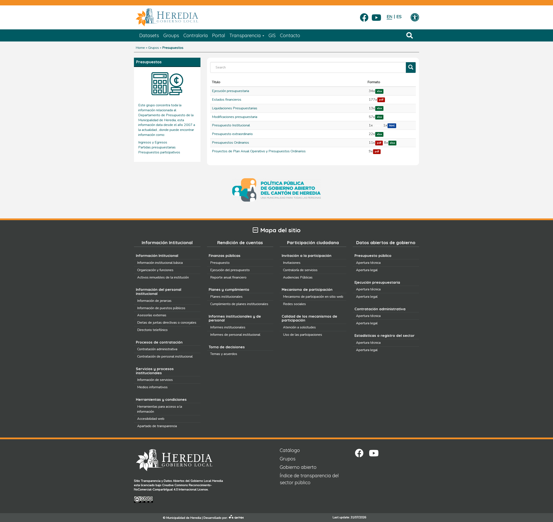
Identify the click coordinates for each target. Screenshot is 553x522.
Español (399, 17)
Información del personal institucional (158, 291)
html (392, 125)
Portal (218, 35)
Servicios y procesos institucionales (155, 370)
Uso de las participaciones (302, 334)
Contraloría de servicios (300, 270)
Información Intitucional (157, 255)
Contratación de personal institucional (165, 356)
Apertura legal (367, 270)
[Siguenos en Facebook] (364, 16)
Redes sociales (294, 304)
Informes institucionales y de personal (235, 318)
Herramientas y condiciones (161, 399)
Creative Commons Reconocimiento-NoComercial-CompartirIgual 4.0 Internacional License (173, 487)
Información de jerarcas (154, 300)
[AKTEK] (236, 518)
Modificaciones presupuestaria (234, 117)
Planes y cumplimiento (229, 289)
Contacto (290, 35)
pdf (381, 100)
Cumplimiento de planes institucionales (239, 304)
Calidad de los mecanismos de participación (309, 318)
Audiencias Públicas (298, 277)
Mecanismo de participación (307, 289)
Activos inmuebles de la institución (163, 277)
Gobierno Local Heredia (207, 481)
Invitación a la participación (306, 255)
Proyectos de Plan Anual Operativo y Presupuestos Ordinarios (259, 151)
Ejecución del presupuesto (230, 270)
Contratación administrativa (157, 349)
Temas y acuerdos (223, 354)
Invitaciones (291, 262)
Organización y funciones (155, 270)
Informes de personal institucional (235, 334)
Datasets (149, 35)
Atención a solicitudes (299, 327)
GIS (272, 35)
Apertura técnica (368, 262)
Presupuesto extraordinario (232, 134)
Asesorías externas (151, 315)
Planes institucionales (226, 296)
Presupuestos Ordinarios (230, 142)
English (389, 17)
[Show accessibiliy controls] (414, 18)
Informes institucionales (227, 327)
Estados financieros (226, 99)
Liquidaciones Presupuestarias (234, 108)
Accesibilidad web (150, 418)
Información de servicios (155, 379)
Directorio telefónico (152, 330)
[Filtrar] (411, 67)
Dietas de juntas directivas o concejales (166, 322)
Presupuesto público (372, 255)
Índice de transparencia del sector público (309, 479)
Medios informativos (152, 387)
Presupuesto (220, 262)
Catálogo (290, 450)
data (377, 125)
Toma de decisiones (227, 347)
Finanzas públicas (224, 255)
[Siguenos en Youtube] (376, 16)
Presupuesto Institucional (231, 125)
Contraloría (195, 35)
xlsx (379, 91)
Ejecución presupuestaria (230, 91)
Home (140, 47)
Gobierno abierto (298, 467)
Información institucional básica (160, 262)
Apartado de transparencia (157, 426)
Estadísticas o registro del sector (384, 335)
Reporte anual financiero (228, 277)
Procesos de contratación (159, 342)
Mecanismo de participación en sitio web (313, 296)
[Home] (173, 17)
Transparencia (245, 35)
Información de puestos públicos (161, 308)
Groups (171, 35)
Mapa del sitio (280, 230)
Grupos (153, 47)
